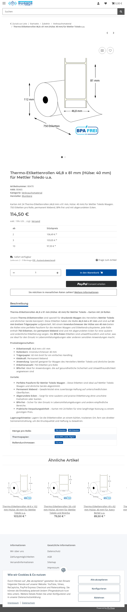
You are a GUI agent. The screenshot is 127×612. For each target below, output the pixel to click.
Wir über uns (17, 551)
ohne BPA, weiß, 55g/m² (65, 437)
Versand (36, 221)
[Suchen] (121, 11)
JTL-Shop (111, 608)
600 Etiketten (74, 430)
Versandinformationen (22, 562)
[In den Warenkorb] (12, 43)
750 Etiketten (60, 430)
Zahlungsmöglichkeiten (22, 556)
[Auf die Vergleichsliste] (102, 50)
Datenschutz (53, 551)
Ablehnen (99, 597)
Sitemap (51, 562)
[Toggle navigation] (4, 2)
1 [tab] (62, 157)
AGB (49, 556)
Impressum (13, 602)
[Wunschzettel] (105, 3)
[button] (98, 3)
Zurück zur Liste (19, 23)
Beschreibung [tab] (19, 303)
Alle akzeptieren (99, 579)
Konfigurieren (99, 588)
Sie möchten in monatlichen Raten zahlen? (64, 292)
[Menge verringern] (13, 272)
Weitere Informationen (86, 292)
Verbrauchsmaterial (32, 192)
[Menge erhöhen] (57, 272)
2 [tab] (65, 157)
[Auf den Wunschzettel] (110, 50)
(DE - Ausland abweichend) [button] (43, 260)
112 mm (58, 442)
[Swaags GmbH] (20, 3)
